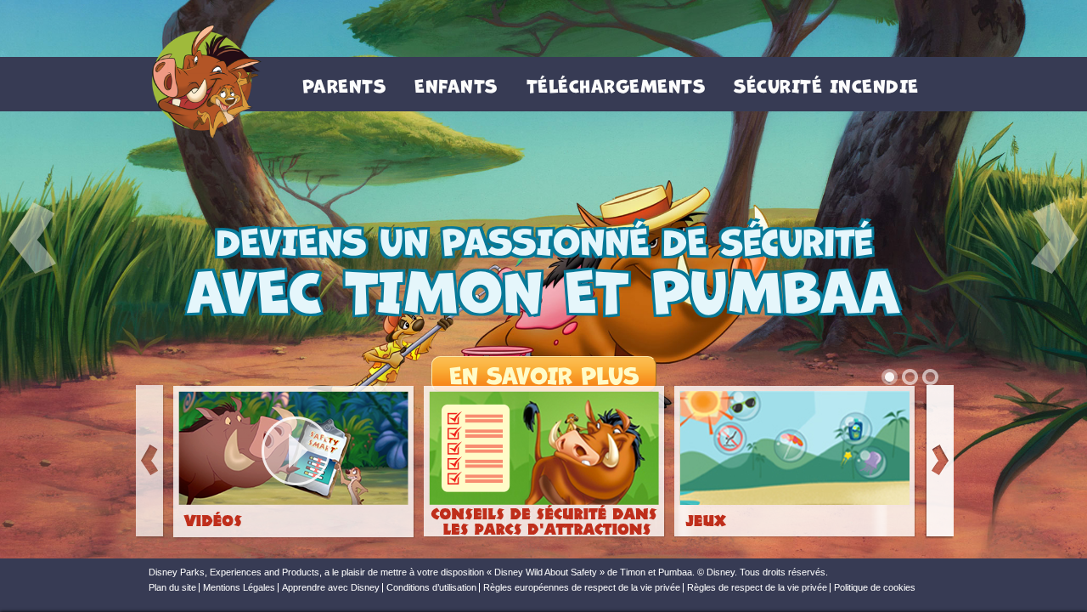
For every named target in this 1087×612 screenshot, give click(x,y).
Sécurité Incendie (826, 85)
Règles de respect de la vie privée (757, 587)
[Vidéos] (294, 463)
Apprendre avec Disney (331, 587)
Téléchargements (616, 85)
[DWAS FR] (202, 83)
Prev (150, 462)
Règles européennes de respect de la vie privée (581, 587)
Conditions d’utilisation (431, 587)
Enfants (456, 85)
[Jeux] (795, 462)
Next (939, 462)
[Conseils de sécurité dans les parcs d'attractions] (545, 462)
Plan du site (172, 587)
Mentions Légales (239, 587)
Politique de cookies (874, 587)
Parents (344, 85)
